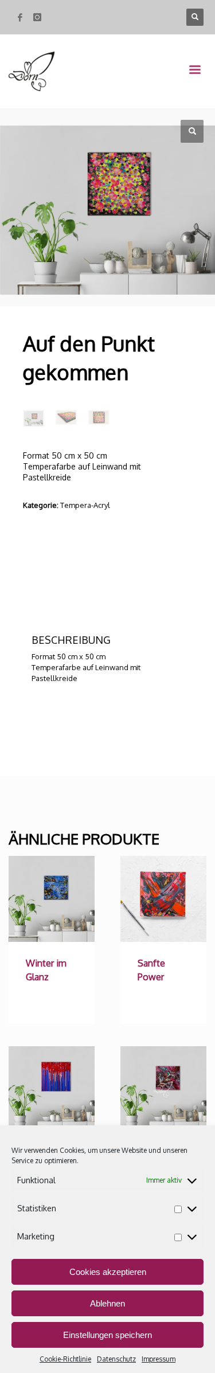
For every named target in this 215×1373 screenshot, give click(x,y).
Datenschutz (116, 1359)
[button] (192, 131)
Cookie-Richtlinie (65, 1359)
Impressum (158, 1359)
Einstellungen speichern (107, 1335)
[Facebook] (20, 17)
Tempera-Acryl (85, 505)
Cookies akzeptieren (107, 1272)
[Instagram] (37, 17)
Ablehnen (107, 1303)
